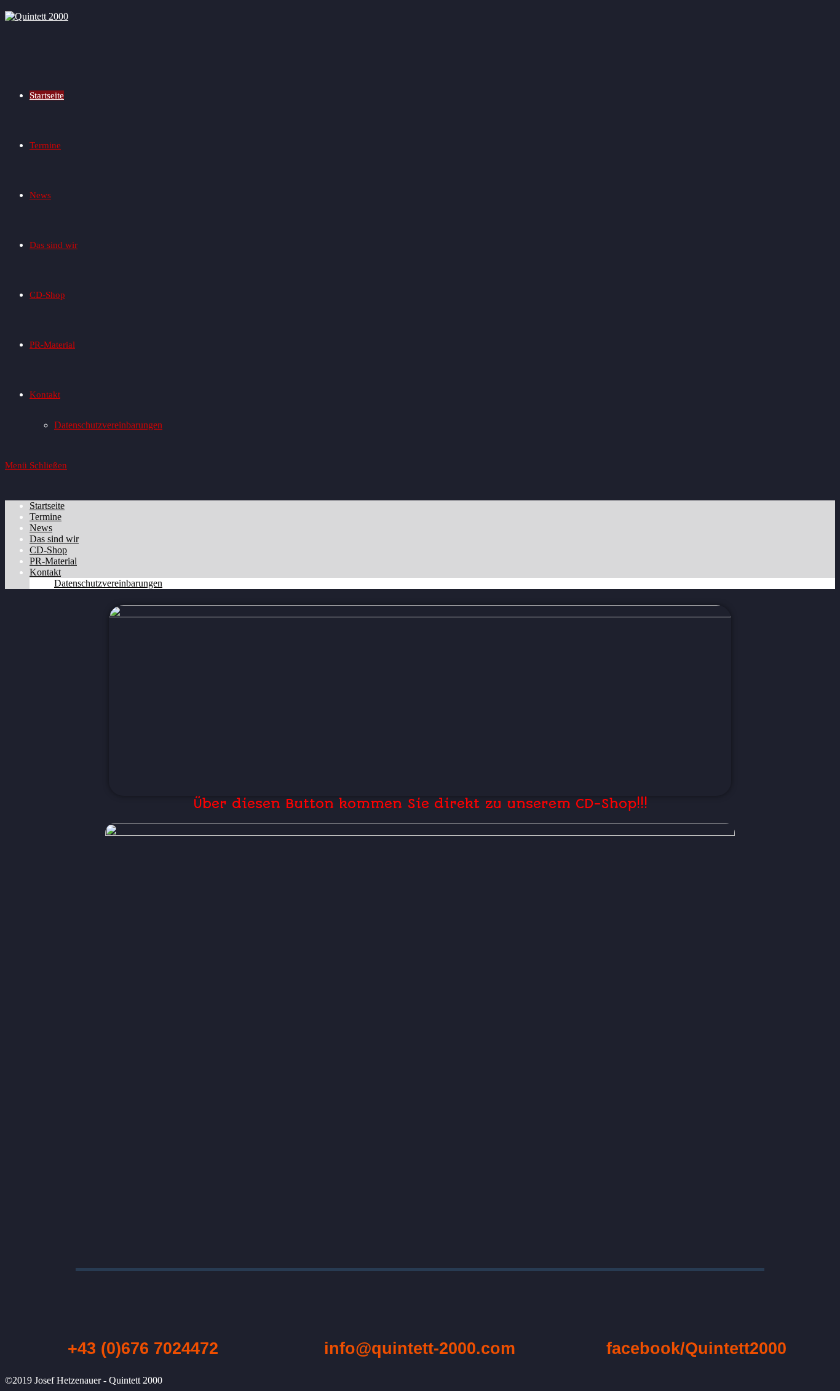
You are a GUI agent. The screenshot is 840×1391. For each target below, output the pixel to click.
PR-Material (53, 561)
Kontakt (45, 572)
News (41, 528)
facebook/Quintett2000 (696, 1348)
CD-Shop (48, 550)
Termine (45, 516)
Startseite (47, 505)
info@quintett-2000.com (419, 1348)
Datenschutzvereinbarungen (108, 583)
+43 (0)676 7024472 (143, 1348)
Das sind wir (54, 539)
